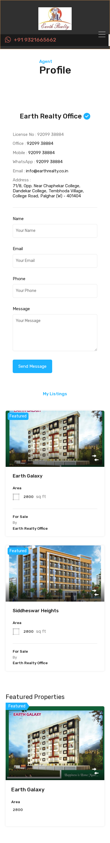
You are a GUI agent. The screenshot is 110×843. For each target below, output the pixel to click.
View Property (55, 455)
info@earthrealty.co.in (47, 170)
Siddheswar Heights (36, 610)
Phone (19, 278)
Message (21, 308)
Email (18, 248)
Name (18, 218)
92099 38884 (40, 143)
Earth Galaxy (28, 476)
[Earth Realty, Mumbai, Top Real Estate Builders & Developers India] (55, 27)
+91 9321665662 (35, 40)
